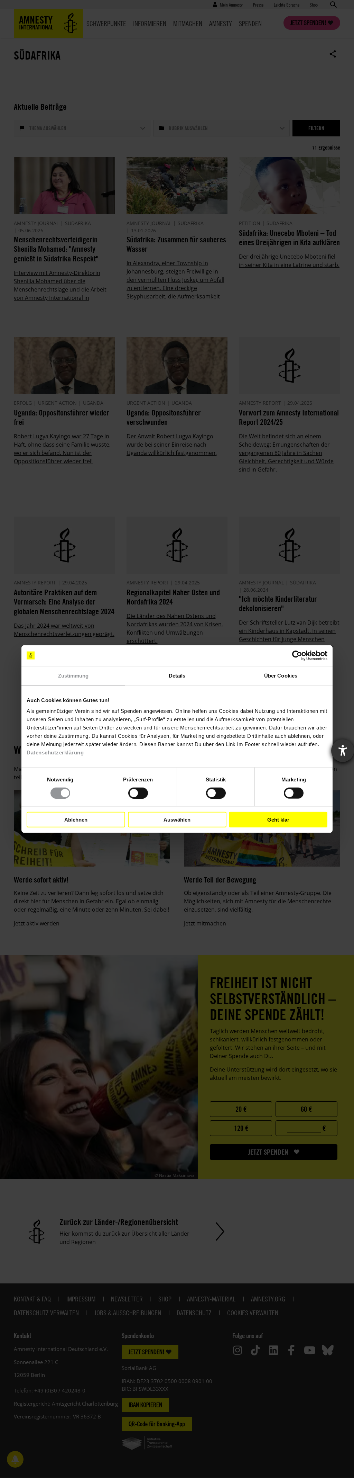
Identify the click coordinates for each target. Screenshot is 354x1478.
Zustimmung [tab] (73, 675)
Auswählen (177, 819)
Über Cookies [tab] (280, 675)
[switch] (138, 792)
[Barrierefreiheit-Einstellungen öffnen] (342, 750)
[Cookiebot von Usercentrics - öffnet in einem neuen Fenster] (297, 655)
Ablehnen (75, 819)
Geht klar (278, 819)
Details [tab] (177, 675)
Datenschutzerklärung (55, 752)
